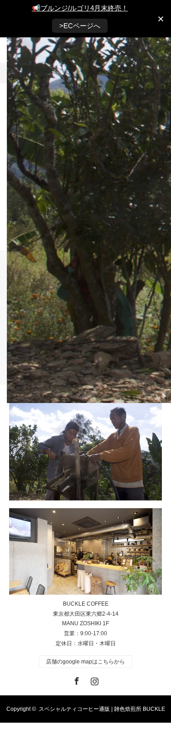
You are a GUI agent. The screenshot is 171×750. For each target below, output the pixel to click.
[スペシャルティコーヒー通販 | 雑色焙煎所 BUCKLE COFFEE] (85, 551)
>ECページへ (79, 26)
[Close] (160, 19)
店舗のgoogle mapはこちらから (85, 661)
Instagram (93, 679)
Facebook (76, 679)
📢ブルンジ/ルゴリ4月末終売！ (80, 8)
